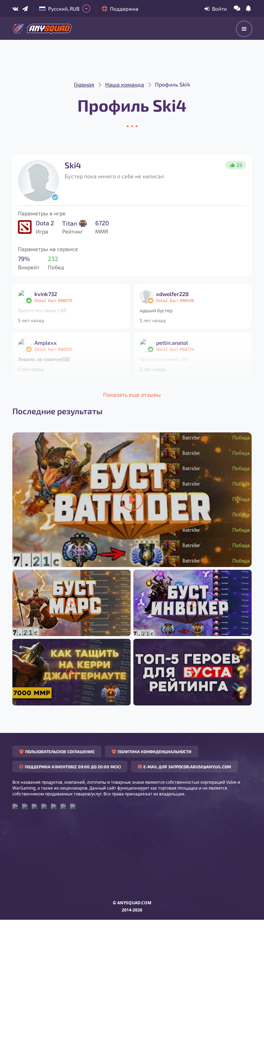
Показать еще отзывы (132, 394)
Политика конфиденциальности (154, 751)
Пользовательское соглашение (60, 751)
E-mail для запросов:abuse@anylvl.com (187, 766)
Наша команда (124, 84)
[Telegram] (25, 8)
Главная (84, 84)
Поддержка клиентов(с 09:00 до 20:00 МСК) (73, 766)
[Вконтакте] (15, 8)
